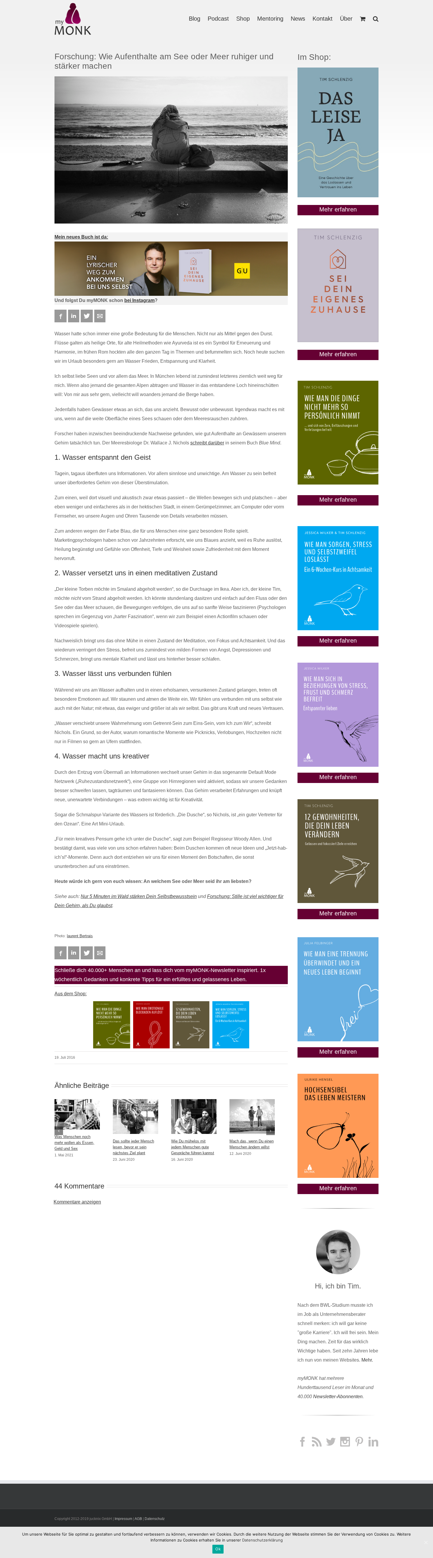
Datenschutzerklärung (262, 1540)
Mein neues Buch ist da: (81, 236)
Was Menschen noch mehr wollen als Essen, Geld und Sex (74, 1143)
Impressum (123, 1519)
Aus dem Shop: (70, 993)
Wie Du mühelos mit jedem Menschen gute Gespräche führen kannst (192, 1147)
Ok (218, 1548)
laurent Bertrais (80, 936)
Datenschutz (155, 1519)
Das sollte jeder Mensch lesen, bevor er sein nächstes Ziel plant (133, 1147)
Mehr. (367, 1359)
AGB (138, 1519)
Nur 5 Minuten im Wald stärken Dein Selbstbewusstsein (139, 896)
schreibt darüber (207, 442)
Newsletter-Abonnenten (338, 1396)
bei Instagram (139, 300)
